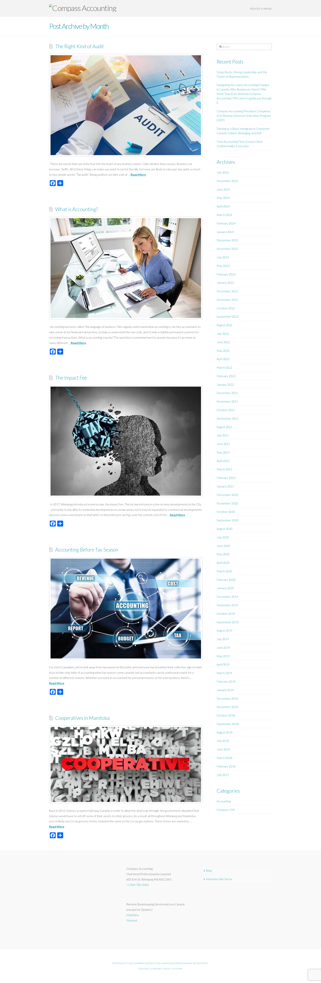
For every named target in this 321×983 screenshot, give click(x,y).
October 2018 (226, 715)
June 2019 (223, 647)
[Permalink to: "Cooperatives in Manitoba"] (126, 764)
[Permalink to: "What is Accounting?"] (126, 268)
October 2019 (226, 613)
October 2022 (226, 308)
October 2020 (226, 511)
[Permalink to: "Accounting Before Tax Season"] (126, 608)
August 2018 (224, 732)
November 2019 (227, 605)
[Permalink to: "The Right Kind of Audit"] (126, 105)
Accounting (224, 801)
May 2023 (223, 265)
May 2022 (223, 350)
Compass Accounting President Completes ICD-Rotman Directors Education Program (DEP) (244, 115)
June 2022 (223, 342)
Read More (138, 174)
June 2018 (223, 749)
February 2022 (226, 376)
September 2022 (228, 316)
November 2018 (227, 707)
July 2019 (223, 639)
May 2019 (223, 656)
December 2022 (227, 291)
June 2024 (223, 189)
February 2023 (226, 274)
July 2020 (223, 537)
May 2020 (223, 554)
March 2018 (224, 757)
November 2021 (227, 401)
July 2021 (223, 435)
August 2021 (224, 427)
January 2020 (225, 588)
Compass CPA (226, 809)
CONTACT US (146, 968)
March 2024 (224, 214)
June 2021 (223, 444)
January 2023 (225, 282)
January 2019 (225, 690)
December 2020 (227, 495)
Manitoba (132, 915)
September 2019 (228, 622)
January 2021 (225, 486)
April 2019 (223, 664)
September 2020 (228, 520)
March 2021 (224, 469)
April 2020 (223, 562)
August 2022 (224, 325)
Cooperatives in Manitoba (82, 718)
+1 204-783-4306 (137, 884)
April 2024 (223, 206)
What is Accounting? (76, 209)
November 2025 (227, 181)
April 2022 (223, 359)
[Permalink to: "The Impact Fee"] (126, 441)
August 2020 (224, 528)
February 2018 (226, 766)
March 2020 (224, 571)
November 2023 (227, 248)
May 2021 (223, 452)
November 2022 (227, 299)
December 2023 (227, 240)
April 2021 (223, 461)
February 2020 (226, 579)
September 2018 (228, 724)
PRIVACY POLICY (163, 968)
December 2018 (227, 698)
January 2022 (225, 384)
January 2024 (225, 232)
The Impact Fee (71, 378)
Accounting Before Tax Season (86, 550)
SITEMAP (177, 968)
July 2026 (223, 172)
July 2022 (223, 333)
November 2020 (227, 503)
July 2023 (223, 257)
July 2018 (223, 740)
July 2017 (223, 775)
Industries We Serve (219, 879)
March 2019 (224, 673)
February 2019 (226, 681)
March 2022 (224, 367)
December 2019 (227, 596)
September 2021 (228, 418)
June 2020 (223, 545)
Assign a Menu (261, 8)
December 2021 (227, 393)
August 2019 (224, 630)
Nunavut (131, 920)
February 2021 (226, 477)
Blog (209, 870)
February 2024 (226, 223)
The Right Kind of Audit (79, 46)
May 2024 (223, 197)
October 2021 (226, 410)
